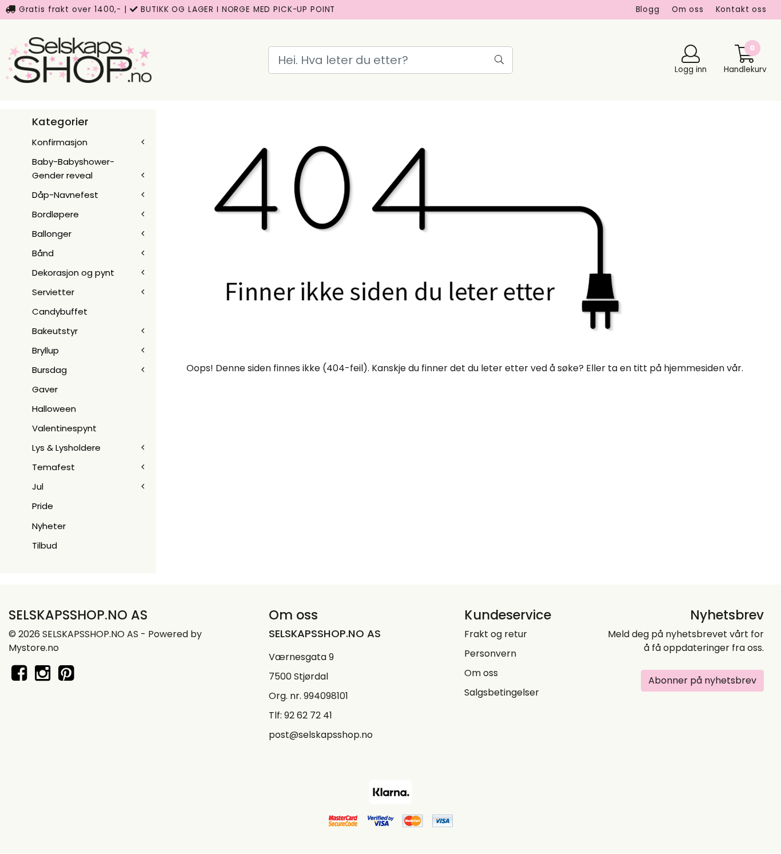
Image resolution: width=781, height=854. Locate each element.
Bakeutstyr (55, 331)
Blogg (648, 9)
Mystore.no (34, 647)
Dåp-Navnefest (65, 195)
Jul (37, 486)
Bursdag (49, 370)
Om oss (688, 9)
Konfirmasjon (59, 142)
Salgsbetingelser (501, 692)
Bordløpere (55, 214)
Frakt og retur (495, 634)
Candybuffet (59, 311)
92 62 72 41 (308, 715)
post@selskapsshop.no (321, 734)
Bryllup (45, 350)
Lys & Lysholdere (66, 448)
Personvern (490, 653)
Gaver (45, 389)
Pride (42, 506)
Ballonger (51, 234)
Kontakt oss (741, 9)
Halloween (54, 409)
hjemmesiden (694, 368)
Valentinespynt (64, 428)
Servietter (53, 292)
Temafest (53, 467)
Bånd (43, 253)
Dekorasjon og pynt (73, 273)
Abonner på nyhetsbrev (702, 680)
